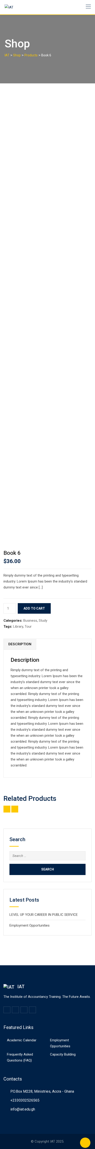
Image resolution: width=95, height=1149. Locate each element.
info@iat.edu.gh (22, 1109)
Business (30, 620)
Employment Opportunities (29, 925)
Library (18, 626)
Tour (28, 626)
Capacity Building (63, 1054)
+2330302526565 (24, 1100)
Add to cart (34, 608)
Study (43, 620)
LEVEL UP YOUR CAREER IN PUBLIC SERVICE (43, 915)
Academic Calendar (21, 1040)
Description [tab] (19, 644)
